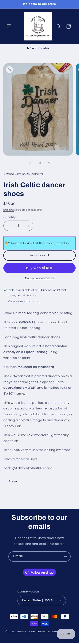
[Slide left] (30, 163)
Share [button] (12, 481)
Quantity (9, 217)
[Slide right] (49, 163)
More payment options (39, 278)
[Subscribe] (65, 556)
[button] (9, 26)
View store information (24, 301)
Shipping (8, 210)
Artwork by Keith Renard (32, 631)
